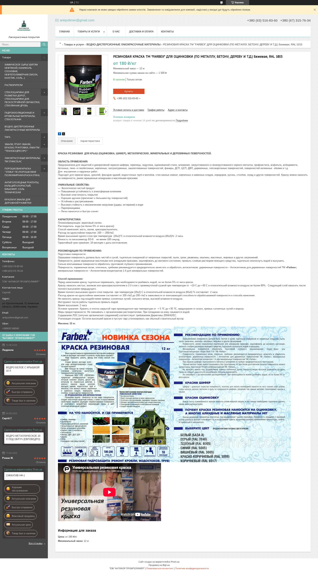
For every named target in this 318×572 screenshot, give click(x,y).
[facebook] (59, 134)
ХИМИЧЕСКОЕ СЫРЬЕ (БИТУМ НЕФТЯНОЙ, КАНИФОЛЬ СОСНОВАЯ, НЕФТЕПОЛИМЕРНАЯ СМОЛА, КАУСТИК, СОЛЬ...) (21, 71)
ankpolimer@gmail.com (15, 317)
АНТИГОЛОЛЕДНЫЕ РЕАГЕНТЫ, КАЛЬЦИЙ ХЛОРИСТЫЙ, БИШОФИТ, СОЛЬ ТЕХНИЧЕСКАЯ (22, 187)
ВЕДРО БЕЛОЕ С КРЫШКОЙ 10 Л (22, 369)
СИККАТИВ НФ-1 (15, 475)
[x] (63, 134)
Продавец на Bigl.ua (159, 565)
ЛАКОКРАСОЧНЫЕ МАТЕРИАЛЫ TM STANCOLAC (22, 159)
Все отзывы (36, 543)
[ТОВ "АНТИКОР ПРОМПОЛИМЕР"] (24, 26)
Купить (129, 91)
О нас (116, 31)
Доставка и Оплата (141, 31)
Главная (64, 31)
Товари (6, 57)
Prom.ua (175, 562)
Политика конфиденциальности (192, 568)
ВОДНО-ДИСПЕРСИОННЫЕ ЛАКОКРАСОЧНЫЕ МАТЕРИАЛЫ (22, 128)
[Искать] (44, 44)
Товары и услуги (88, 31)
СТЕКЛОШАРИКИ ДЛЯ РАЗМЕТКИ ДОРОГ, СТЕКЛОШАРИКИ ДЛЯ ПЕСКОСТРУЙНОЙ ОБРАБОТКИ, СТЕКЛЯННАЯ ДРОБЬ (22, 99)
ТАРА (7, 137)
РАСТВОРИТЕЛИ (14, 85)
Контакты (167, 31)
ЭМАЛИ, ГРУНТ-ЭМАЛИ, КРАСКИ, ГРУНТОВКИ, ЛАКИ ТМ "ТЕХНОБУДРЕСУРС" (22, 147)
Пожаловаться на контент (160, 568)
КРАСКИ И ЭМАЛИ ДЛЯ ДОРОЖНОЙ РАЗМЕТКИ (18, 201)
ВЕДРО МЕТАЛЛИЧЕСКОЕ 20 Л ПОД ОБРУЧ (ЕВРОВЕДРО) (23, 437)
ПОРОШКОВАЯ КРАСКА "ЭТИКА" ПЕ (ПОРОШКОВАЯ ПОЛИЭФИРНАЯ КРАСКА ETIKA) (22, 172)
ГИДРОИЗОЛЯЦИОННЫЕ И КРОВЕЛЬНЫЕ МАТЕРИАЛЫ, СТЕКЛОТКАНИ (20, 116)
